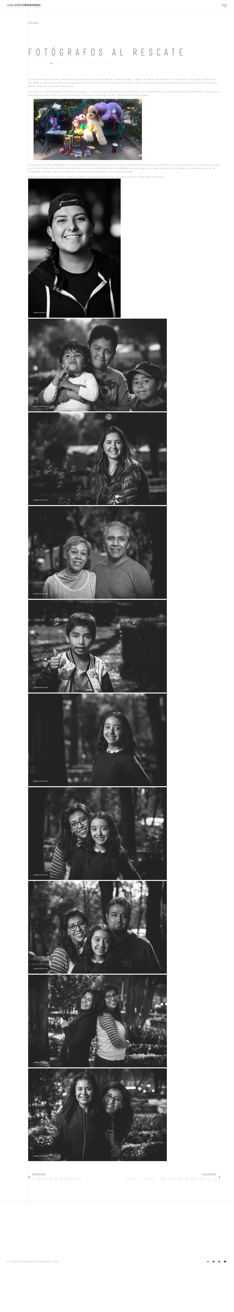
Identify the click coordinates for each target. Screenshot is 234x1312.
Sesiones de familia (98, 63)
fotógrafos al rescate (75, 91)
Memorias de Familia (67, 63)
